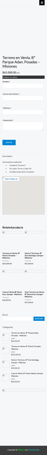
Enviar (9, 142)
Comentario (8, 120)
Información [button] (7, 162)
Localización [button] (17, 162)
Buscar (5, 315)
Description (7, 156)
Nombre (6, 82)
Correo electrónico (11, 94)
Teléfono (7, 108)
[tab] (23, 156)
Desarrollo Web (33, 450)
